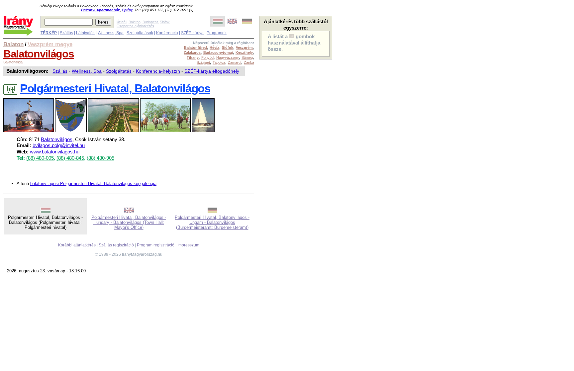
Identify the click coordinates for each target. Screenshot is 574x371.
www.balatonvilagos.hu (54, 151)
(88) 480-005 (40, 158)
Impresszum (188, 245)
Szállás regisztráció (116, 245)
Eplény (127, 10)
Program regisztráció (155, 245)
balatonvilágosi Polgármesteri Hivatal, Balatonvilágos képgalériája (93, 183)
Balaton (135, 22)
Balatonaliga (13, 62)
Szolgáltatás (119, 71)
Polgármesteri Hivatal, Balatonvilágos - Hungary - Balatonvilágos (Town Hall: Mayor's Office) (128, 222)
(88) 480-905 (100, 158)
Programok (217, 33)
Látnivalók (85, 33)
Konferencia (167, 33)
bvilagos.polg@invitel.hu (59, 145)
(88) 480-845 (70, 158)
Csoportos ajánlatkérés (135, 26)
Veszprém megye (50, 44)
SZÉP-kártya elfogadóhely (211, 71)
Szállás (66, 33)
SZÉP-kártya (192, 33)
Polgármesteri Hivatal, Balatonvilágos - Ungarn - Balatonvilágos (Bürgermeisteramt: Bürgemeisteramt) (212, 222)
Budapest (150, 22)
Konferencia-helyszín (158, 71)
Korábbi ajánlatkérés (77, 245)
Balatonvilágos (38, 54)
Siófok (165, 22)
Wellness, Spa (111, 33)
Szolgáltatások (140, 33)
